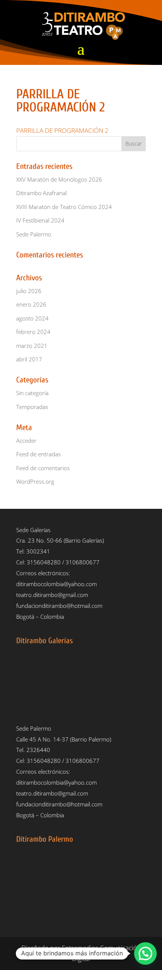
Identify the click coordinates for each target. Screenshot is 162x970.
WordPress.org (35, 481)
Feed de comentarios (43, 468)
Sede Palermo (33, 234)
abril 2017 (29, 359)
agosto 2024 (32, 318)
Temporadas (32, 407)
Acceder (26, 440)
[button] (145, 953)
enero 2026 (31, 304)
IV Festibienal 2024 (40, 220)
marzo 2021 (31, 345)
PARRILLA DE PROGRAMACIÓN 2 (62, 130)
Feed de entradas (38, 454)
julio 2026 (28, 291)
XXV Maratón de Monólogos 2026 (59, 179)
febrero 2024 (33, 331)
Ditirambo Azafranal (41, 193)
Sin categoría (32, 393)
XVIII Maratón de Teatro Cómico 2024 (64, 207)
